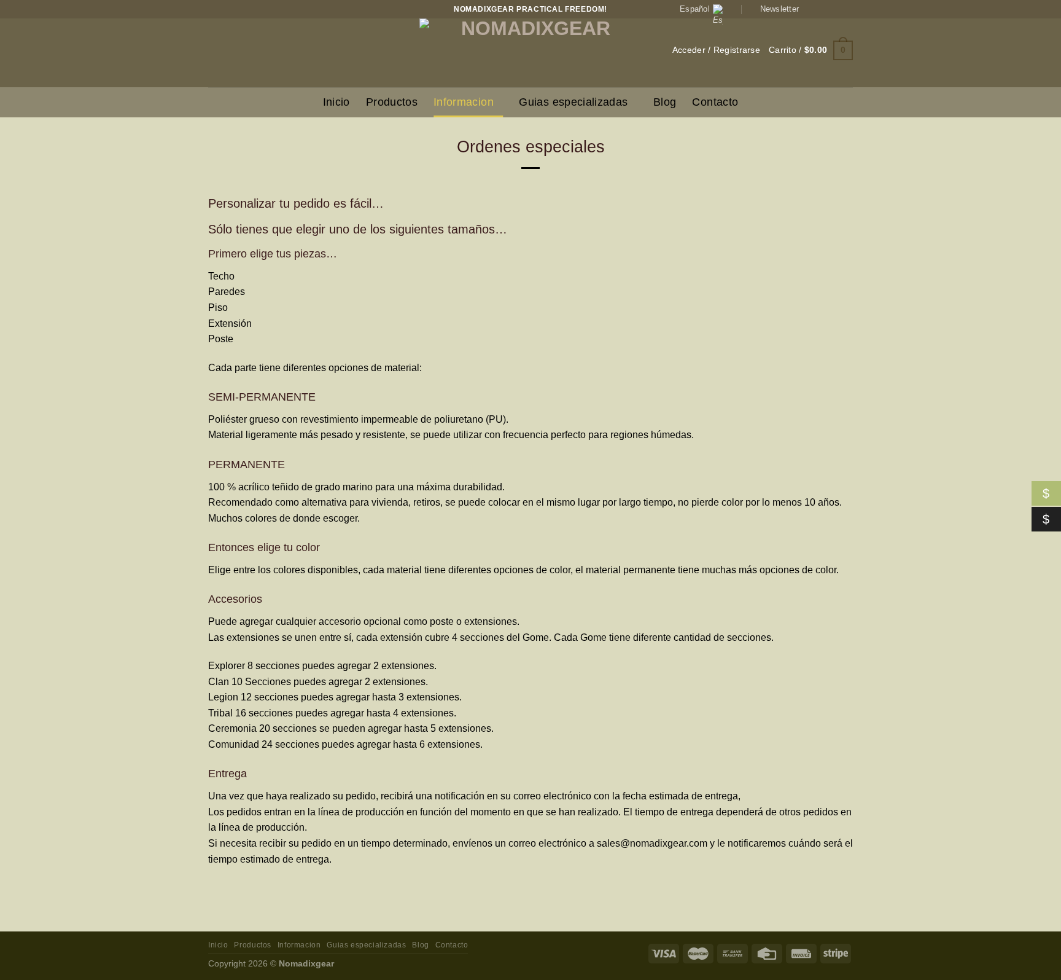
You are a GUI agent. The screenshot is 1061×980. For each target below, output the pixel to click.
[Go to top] (1035, 963)
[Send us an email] (835, 9)
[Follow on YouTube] (846, 9)
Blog (664, 102)
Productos (392, 102)
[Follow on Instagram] (823, 9)
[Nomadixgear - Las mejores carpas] (530, 52)
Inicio (336, 102)
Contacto (715, 102)
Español (695, 9)
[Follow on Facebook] (811, 9)
